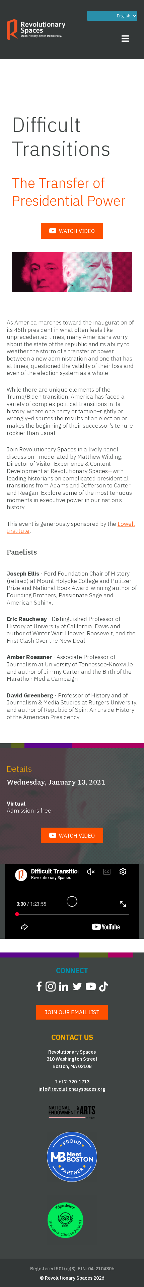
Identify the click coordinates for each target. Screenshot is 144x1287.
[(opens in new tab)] (72, 1111)
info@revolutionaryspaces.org (72, 1089)
